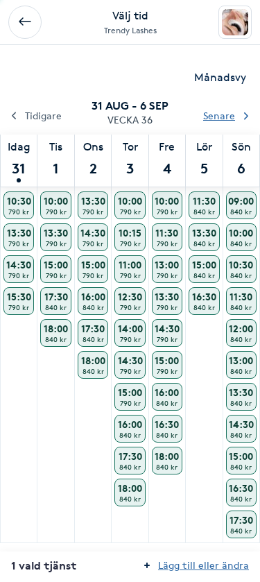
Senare (219, 115)
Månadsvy (220, 77)
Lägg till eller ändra (203, 565)
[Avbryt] (25, 22)
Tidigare (43, 115)
